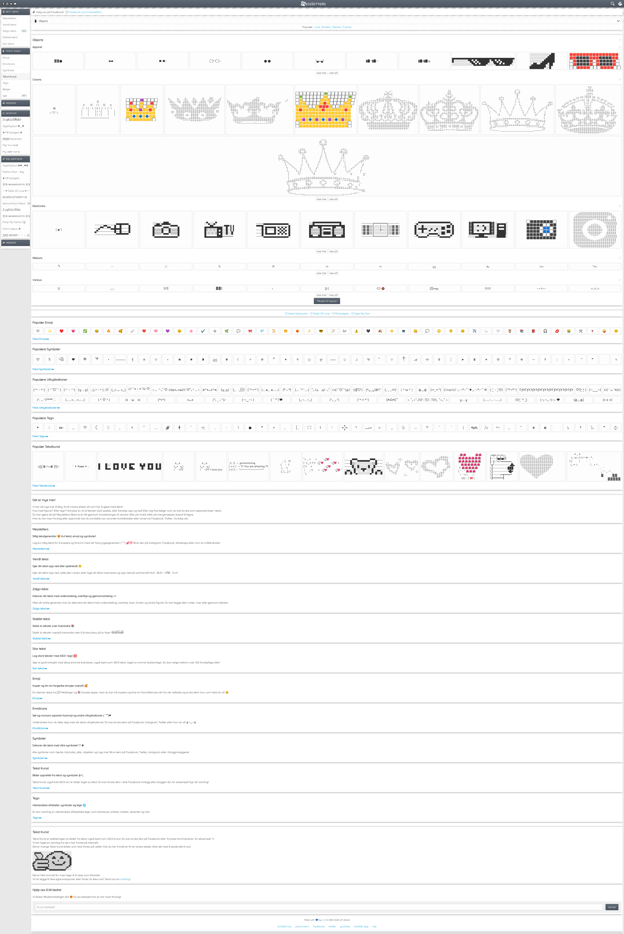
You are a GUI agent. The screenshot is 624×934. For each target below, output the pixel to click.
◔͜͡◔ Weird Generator (296, 313)
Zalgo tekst (9, 31)
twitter (332, 926)
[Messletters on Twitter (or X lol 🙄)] (11, 3)
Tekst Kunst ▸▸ (41, 788)
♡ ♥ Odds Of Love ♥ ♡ (16, 190)
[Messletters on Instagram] (7, 3)
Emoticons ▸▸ (40, 728)
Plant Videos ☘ (12, 228)
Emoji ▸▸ (37, 698)
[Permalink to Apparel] (620, 47)
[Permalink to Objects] (620, 40)
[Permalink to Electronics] (620, 206)
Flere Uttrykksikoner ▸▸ (46, 407)
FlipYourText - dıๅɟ (13, 171)
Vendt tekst (9, 24)
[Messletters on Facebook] (3, 3)
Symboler (8, 70)
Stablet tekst (10, 37)
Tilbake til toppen (327, 301)
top (375, 926)
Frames (347, 27)
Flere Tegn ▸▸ (40, 436)
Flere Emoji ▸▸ (40, 338)
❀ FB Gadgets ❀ (12, 132)
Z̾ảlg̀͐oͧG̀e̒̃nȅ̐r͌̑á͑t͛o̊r (12, 209)
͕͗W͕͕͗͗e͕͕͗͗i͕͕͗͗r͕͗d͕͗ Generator (12, 138)
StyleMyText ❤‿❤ (13, 126)
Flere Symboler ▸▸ (43, 369)
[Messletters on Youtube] (15, 3)
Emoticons (9, 63)
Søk (5, 95)
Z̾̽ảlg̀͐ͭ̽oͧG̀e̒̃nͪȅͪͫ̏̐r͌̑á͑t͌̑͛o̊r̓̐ (12, 119)
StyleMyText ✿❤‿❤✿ (15, 165)
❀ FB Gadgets (11, 178)
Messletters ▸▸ (40, 548)
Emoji (6, 57)
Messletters (9, 18)
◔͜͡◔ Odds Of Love (319, 313)
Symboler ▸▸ (39, 758)
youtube (345, 926)
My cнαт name (11, 151)
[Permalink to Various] (620, 280)
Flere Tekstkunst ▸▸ (43, 485)
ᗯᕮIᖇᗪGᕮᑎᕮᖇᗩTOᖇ (15, 197)
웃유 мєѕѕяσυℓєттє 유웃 (16, 184)
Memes (336, 27)
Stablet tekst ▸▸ (41, 638)
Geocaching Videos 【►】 (16, 203)
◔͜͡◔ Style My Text (360, 313)
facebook (319, 926)
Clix (323, 920)
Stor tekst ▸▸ (39, 668)
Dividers (326, 27)
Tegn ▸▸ (37, 817)
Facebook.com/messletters (85, 12)
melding (125, 879)
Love (317, 27)
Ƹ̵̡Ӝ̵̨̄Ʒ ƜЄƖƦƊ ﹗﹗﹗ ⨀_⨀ (16, 235)
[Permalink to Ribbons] (620, 258)
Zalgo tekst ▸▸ (40, 608)
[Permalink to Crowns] (620, 79)
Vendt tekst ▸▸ (40, 578)
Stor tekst (8, 43)
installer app (361, 926)
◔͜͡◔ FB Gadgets (340, 313)
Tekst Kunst (9, 76)
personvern (302, 926)
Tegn (5, 83)
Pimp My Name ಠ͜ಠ (14, 222)
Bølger (7, 89)
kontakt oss (284, 926)
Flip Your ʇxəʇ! (10, 145)
